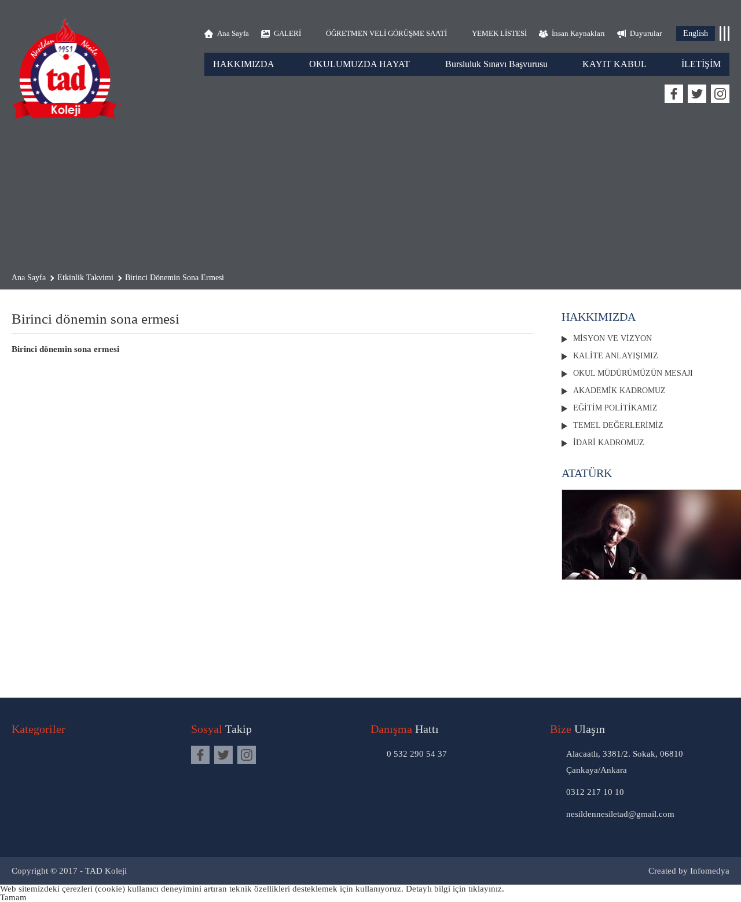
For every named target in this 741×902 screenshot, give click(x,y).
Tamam (13, 897)
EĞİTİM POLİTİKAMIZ (615, 408)
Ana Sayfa (233, 33)
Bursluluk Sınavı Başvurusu (496, 64)
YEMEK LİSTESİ (499, 33)
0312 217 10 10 (595, 792)
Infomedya (709, 870)
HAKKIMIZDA (243, 64)
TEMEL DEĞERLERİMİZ (618, 425)
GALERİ (287, 33)
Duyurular (646, 33)
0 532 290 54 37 (417, 753)
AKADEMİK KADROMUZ (619, 390)
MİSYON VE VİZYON (612, 338)
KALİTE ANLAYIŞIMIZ (615, 355)
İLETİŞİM (701, 64)
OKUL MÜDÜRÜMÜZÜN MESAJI (633, 373)
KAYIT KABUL (614, 64)
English (695, 33)
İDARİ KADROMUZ (608, 442)
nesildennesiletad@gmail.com (620, 814)
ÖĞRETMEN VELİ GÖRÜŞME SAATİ (386, 33)
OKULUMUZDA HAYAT (359, 64)
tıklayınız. (486, 888)
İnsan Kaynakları (578, 33)
